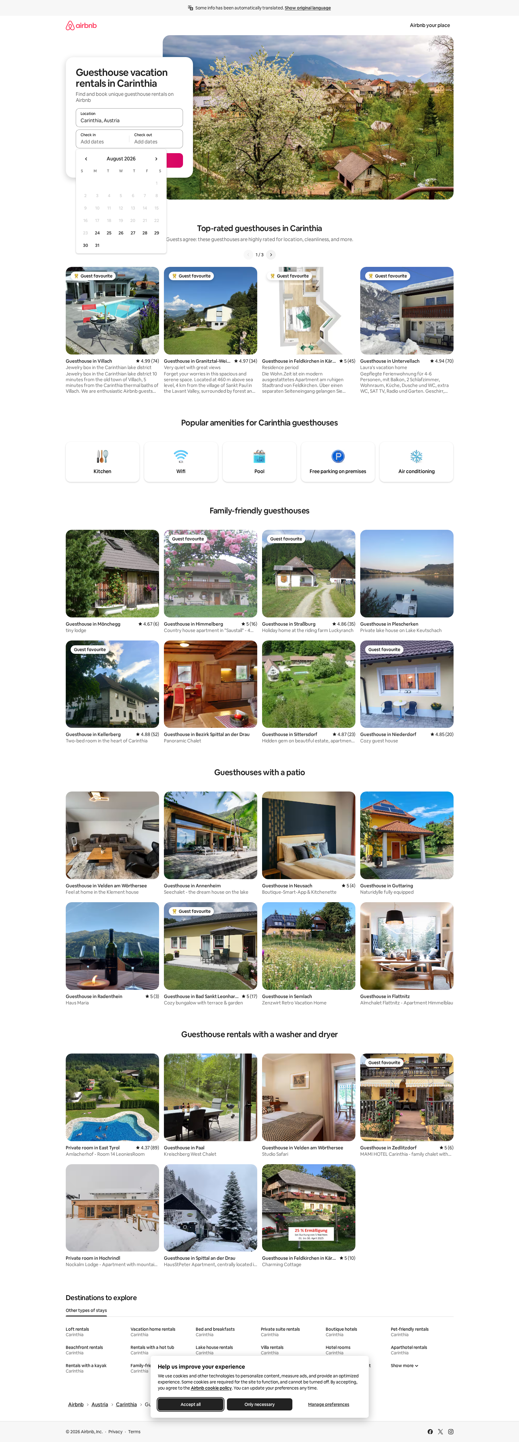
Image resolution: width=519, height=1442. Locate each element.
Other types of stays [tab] (86, 1310)
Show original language (308, 8)
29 (156, 233)
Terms (134, 1431)
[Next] (271, 255)
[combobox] (129, 120)
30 (85, 245)
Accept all (191, 1404)
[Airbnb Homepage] (81, 25)
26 (120, 233)
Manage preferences (328, 1404)
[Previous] (248, 255)
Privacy (115, 1431)
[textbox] (103, 141)
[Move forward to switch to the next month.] (156, 159)
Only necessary (260, 1404)
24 (97, 233)
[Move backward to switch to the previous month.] (86, 159)
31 (97, 245)
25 (109, 233)
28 (144, 233)
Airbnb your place (430, 25)
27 (133, 233)
